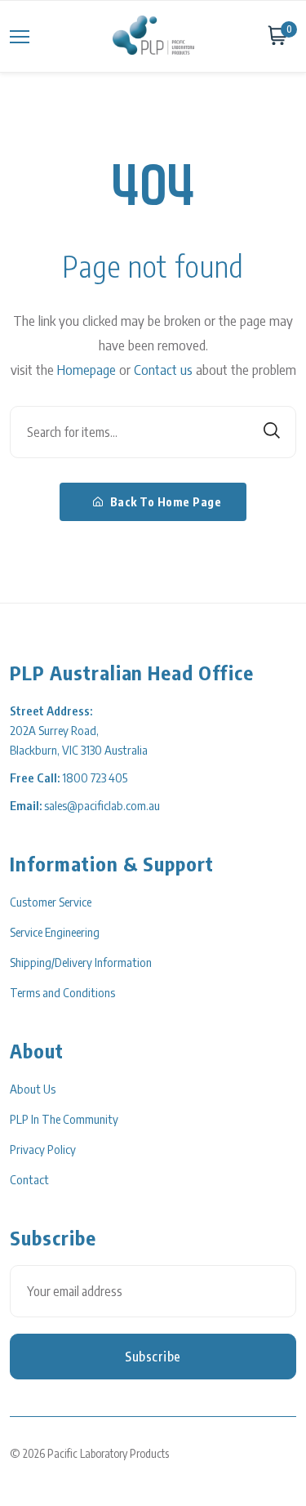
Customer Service (50, 901)
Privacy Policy (43, 1149)
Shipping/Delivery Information (81, 962)
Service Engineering (55, 932)
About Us (32, 1088)
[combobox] (153, 432)
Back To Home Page (164, 502)
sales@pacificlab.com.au (102, 805)
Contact (29, 1179)
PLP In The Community (64, 1119)
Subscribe (153, 1356)
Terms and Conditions (62, 992)
